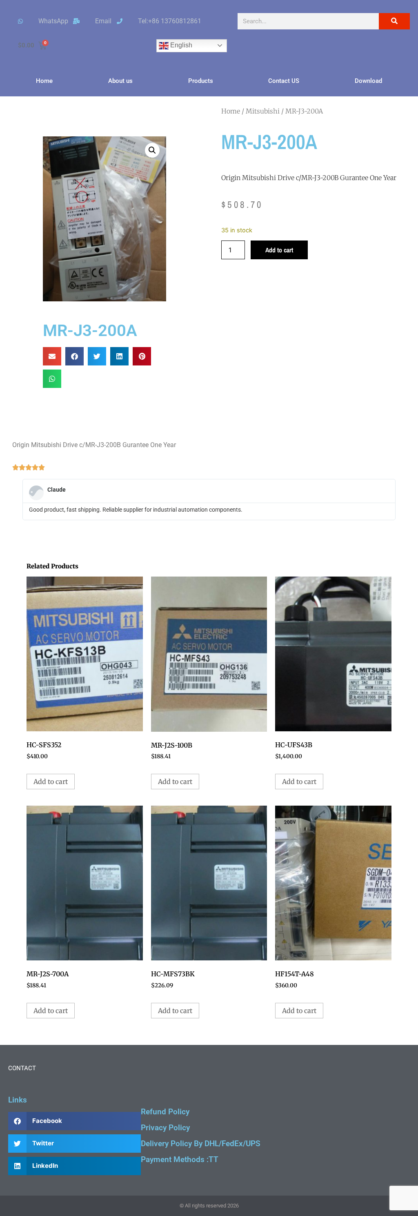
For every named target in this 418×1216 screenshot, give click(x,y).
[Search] (394, 21)
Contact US (283, 81)
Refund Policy (165, 1111)
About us (120, 81)
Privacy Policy (165, 1127)
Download (368, 81)
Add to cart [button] (50, 781)
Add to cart (279, 249)
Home (44, 81)
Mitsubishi (263, 111)
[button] (152, 150)
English (180, 45)
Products (200, 81)
